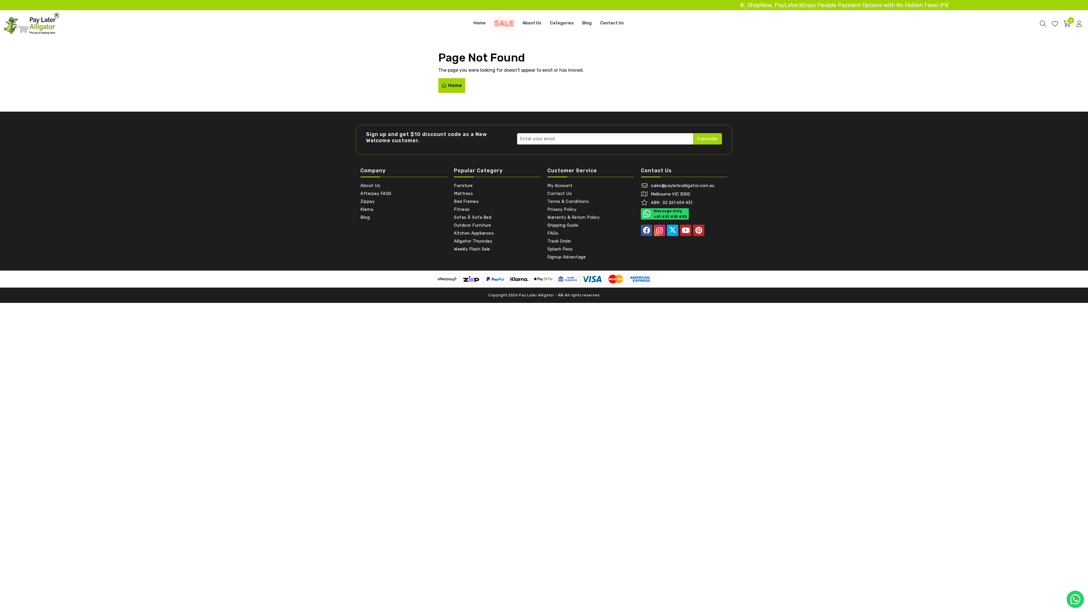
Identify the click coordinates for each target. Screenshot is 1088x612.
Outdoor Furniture (472, 225)
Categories (562, 23)
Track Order (559, 241)
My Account (559, 185)
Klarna (366, 209)
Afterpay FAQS (376, 193)
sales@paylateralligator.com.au (682, 185)
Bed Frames (466, 201)
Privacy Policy (561, 209)
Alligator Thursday (473, 241)
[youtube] (685, 230)
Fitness (462, 209)
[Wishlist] (1055, 24)
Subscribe (707, 138)
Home (479, 23)
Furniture (463, 185)
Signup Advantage (566, 257)
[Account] (1079, 24)
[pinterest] (698, 230)
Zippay (367, 201)
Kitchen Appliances (474, 233)
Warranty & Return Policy (573, 217)
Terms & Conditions (568, 201)
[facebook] (646, 230)
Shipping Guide (562, 225)
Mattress (463, 193)
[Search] (1043, 24)
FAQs (552, 233)
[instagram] (659, 230)
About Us (531, 23)
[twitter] (672, 230)
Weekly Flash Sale (472, 249)
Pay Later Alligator (537, 295)
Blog (587, 23)
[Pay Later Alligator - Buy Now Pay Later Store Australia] (31, 23)
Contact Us (612, 23)
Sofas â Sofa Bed (472, 217)
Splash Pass (560, 249)
